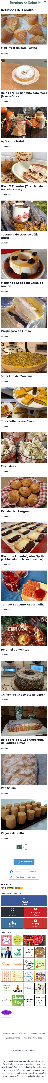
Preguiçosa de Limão (16, 331)
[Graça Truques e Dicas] (6, 964)
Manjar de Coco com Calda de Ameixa (22, 284)
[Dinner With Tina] (28, 952)
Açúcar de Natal (12, 141)
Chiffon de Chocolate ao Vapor (23, 694)
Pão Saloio (8, 788)
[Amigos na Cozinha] (6, 940)
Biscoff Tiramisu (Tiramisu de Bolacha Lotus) (22, 188)
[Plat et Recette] (17, 988)
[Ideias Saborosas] (17, 964)
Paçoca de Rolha (13, 833)
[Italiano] (14, 888)
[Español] (22, 888)
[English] (3, 888)
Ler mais (5, 53)
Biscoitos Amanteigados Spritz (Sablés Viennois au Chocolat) (22, 558)
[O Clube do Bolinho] (17, 976)
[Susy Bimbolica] (40, 988)
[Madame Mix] (40, 964)
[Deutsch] (10, 888)
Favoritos (6, 1033)
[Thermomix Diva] (28, 1000)
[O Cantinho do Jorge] (6, 976)
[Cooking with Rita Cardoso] (6, 952)
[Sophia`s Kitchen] (28, 988)
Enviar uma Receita (19, 1033)
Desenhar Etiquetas (38, 1033)
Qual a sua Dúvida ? (13, 1038)
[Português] (18, 888)
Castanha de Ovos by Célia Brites (20, 236)
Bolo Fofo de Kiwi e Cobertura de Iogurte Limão (22, 741)
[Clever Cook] (40, 940)
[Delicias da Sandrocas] (17, 952)
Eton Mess (8, 466)
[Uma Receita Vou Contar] (6, 1012)
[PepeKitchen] (6, 988)
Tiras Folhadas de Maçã (17, 421)
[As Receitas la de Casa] (17, 940)
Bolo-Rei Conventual (15, 649)
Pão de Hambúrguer (15, 511)
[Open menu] (45, 2)
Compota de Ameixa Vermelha (23, 604)
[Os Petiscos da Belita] (40, 976)
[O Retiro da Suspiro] (28, 976)
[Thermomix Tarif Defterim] (40, 1000)
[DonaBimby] (40, 952)
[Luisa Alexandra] (28, 964)
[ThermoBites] (17, 1000)
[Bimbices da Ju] (28, 940)
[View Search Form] (40, 2)
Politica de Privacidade (33, 1038)
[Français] (6, 888)
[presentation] (24, 29)
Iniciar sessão (26, 862)
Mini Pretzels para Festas (19, 47)
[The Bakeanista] (6, 1000)
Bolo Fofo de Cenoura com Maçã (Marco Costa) (24, 94)
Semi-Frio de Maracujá (17, 376)
